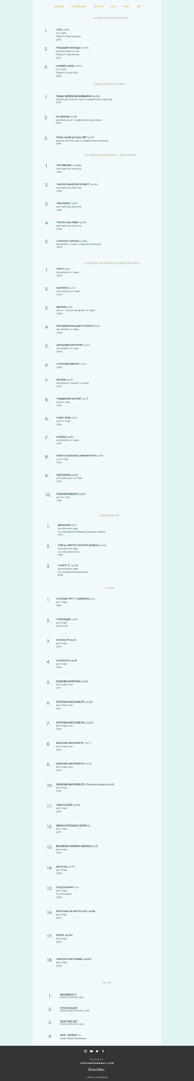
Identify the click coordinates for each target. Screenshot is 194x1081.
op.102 (68, 804)
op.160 (64, 436)
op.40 (77, 846)
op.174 (70, 493)
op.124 (74, 701)
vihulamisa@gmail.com (97, 1063)
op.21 (63, 269)
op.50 (66, 417)
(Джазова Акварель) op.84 (85, 784)
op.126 (72, 681)
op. (73, 825)
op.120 (67, 474)
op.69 (64, 379)
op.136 (78, 96)
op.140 (74, 722)
